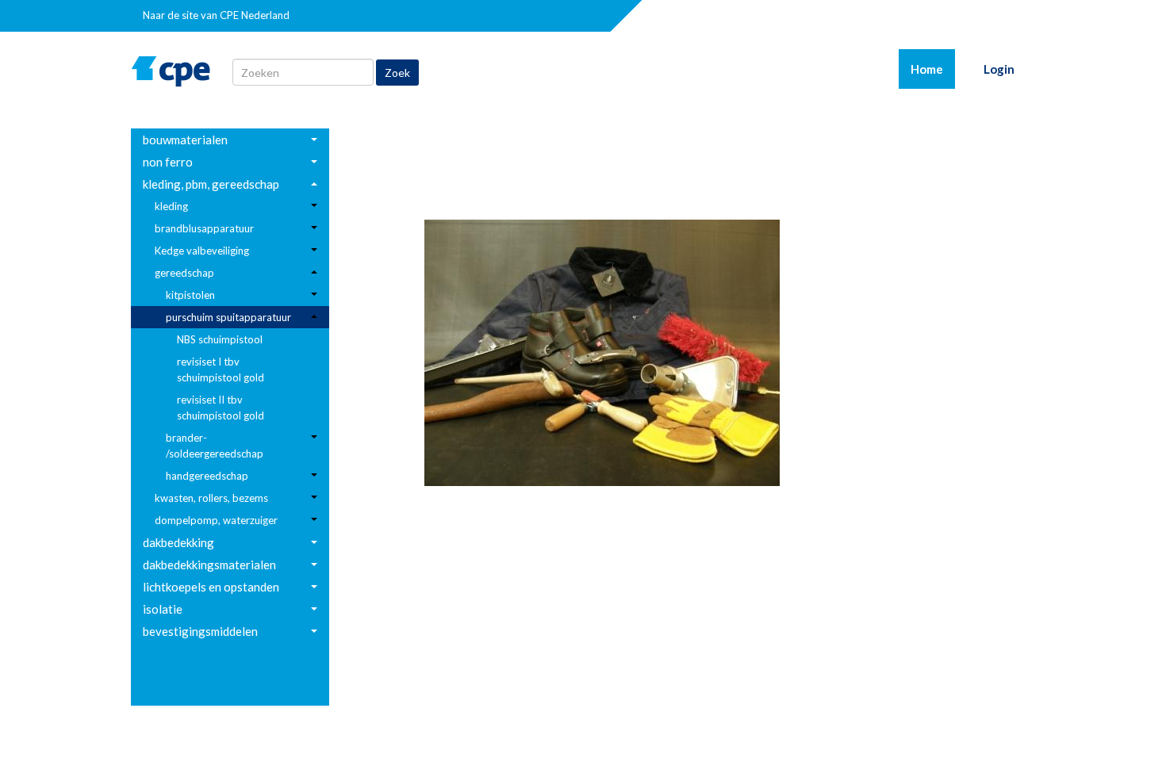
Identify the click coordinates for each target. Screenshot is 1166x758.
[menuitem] (230, 139)
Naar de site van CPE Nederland (216, 15)
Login (999, 69)
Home (933, 68)
